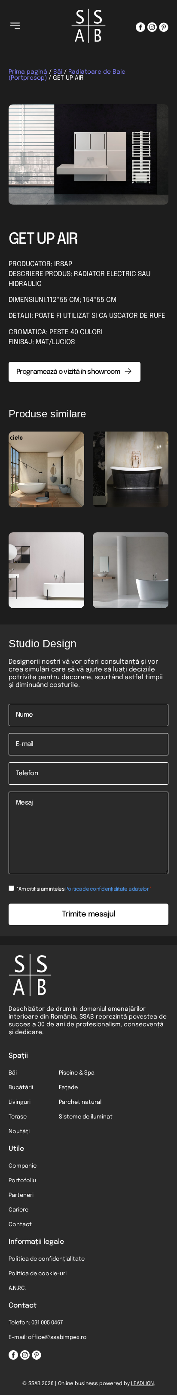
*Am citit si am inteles (84, 889)
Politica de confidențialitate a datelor (107, 889)
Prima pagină (28, 72)
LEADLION (142, 1383)
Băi (57, 72)
